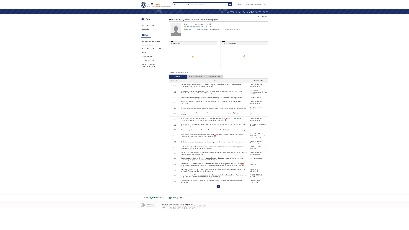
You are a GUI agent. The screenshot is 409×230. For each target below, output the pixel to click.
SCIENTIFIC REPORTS (257, 159)
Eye (251, 114)
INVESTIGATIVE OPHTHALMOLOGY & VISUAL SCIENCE (257, 135)
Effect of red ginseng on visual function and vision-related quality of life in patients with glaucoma (213, 108)
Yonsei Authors (147, 45)
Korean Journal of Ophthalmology (256, 85)
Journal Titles (147, 56)
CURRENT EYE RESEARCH (255, 170)
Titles (144, 52)
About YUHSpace (148, 25)
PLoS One (253, 164)
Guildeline (146, 29)
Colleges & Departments (151, 41)
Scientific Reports (255, 97)
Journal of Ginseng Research (256, 108)
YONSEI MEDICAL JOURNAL (256, 176)
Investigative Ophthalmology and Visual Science (258, 92)
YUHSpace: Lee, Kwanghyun (156, 5)
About (240, 4)
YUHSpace (263, 16)
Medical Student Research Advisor (153, 49)
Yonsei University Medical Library (255, 4)
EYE (251, 130)
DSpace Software (167, 204)
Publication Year (148, 60)
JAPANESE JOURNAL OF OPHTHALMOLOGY (258, 147)
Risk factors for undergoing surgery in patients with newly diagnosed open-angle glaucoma (211, 97)
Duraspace (189, 204)
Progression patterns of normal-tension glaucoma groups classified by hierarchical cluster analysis (214, 130)
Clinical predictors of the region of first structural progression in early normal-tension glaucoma (212, 142)
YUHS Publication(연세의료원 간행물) (149, 65)
